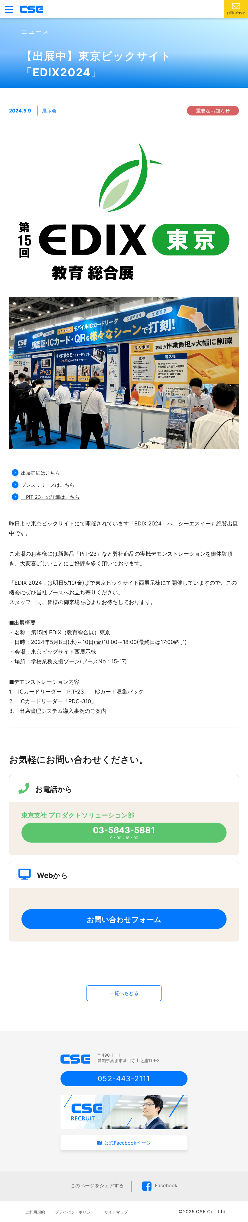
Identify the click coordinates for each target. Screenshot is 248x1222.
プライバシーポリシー (74, 1212)
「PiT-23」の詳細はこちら (50, 497)
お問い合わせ (236, 13)
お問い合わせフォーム (124, 919)
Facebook (166, 1185)
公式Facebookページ (127, 1143)
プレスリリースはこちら (47, 485)
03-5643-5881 (124, 830)
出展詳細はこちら (40, 473)
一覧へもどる (124, 993)
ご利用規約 (35, 1212)
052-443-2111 (124, 1078)
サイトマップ (116, 1212)
